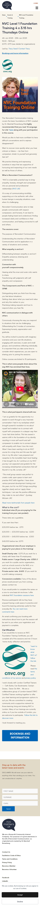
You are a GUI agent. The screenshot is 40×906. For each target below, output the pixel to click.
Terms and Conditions (9, 859)
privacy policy (30, 678)
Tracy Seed (13, 48)
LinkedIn (5, 881)
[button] (35, 3)
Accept (20, 895)
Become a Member (8, 866)
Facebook (5, 877)
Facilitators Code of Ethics (11, 855)
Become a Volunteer (9, 869)
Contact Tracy (24, 48)
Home (4, 15)
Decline (20, 901)
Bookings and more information (15, 53)
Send (8, 809)
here (11, 130)
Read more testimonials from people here (18, 502)
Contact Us (6, 852)
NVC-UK (16, 188)
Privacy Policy (7, 862)
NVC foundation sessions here (22, 595)
